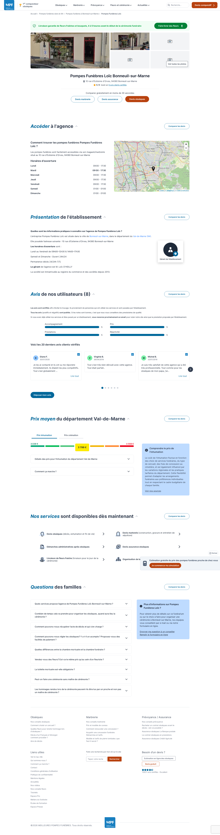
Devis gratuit (150, 764)
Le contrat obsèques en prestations (156, 735)
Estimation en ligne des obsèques (160, 758)
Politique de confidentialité (42, 775)
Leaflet (161, 190)
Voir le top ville (37, 757)
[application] (151, 166)
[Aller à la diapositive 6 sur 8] (117, 387)
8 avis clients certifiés (118, 85)
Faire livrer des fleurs (172, 25)
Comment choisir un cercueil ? (43, 725)
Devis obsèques (137, 99)
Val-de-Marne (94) (142, 236)
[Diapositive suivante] (190, 369)
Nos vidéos (35, 785)
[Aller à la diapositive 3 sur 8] (108, 387)
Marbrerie (78, 5)
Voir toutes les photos (177, 64)
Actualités (143, 5)
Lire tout (75, 376)
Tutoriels (34, 792)
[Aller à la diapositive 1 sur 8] (102, 387)
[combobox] (177, 5)
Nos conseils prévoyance (152, 722)
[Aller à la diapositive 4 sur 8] (111, 387)
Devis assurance (110, 99)
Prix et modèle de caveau (96, 725)
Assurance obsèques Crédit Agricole (157, 738)
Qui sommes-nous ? (39, 760)
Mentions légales (37, 778)
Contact (34, 767)
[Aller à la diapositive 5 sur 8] (114, 387)
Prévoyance (97, 5)
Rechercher (115, 759)
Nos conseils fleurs (38, 789)
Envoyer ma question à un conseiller (157, 631)
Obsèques (60, 5)
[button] (186, 144)
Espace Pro (35, 796)
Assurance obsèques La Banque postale (158, 731)
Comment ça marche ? (40, 764)
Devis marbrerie (82, 99)
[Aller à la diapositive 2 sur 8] (105, 387)
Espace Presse (37, 807)
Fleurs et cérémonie (120, 5)
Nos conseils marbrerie (95, 722)
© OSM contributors (182, 190)
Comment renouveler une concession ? (102, 729)
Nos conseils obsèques (40, 722)
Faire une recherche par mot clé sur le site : (103, 753)
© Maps (169, 190)
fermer (214, 553)
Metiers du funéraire (39, 799)
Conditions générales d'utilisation (44, 771)
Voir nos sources (153, 491)
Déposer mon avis (42, 395)
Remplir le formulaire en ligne (154, 634)
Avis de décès (36, 741)
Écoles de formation (39, 803)
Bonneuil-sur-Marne (99, 236)
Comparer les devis (176, 126)
